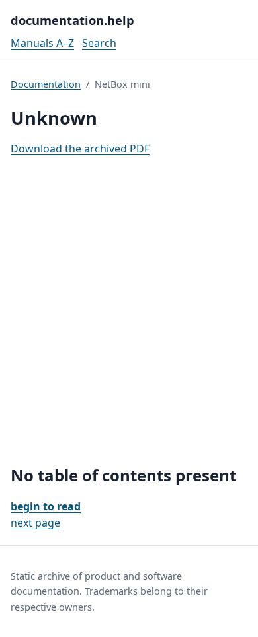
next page (35, 523)
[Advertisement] (129, 311)
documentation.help (72, 20)
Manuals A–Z (42, 43)
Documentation (46, 84)
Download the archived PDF (80, 148)
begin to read (46, 506)
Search (99, 43)
